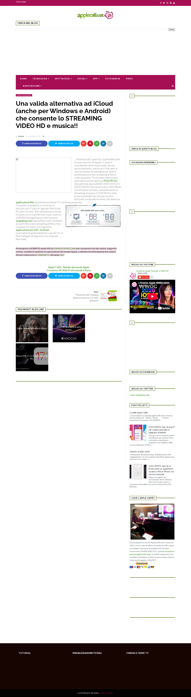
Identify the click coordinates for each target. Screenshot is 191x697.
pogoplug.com (24, 220)
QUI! (62, 255)
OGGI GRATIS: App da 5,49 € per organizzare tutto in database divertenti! (162, 430)
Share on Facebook (32, 143)
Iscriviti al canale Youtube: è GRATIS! (152, 271)
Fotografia (112, 79)
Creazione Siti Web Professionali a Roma (69, 270)
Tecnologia (39, 79)
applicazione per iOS (27, 229)
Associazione (31, 86)
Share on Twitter (65, 143)
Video (129, 79)
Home (23, 79)
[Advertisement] (95, 51)
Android (44, 229)
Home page (21, 1)
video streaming (24, 95)
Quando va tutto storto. (140, 452)
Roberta (21, 136)
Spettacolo (62, 79)
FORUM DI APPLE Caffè (64, 248)
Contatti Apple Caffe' (139, 413)
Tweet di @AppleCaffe (140, 395)
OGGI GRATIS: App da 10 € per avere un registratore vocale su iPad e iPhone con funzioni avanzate (161, 470)
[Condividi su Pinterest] (110, 143)
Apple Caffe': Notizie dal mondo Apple (68, 267)
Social (81, 79)
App (95, 79)
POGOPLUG (110, 180)
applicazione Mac (25, 202)
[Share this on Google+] (84, 143)
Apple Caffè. (106, 693)
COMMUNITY (42, 255)
